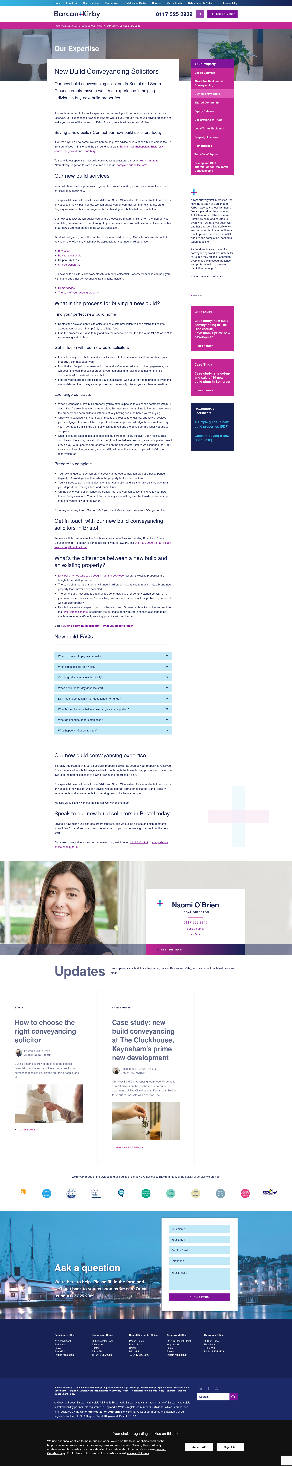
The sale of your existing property (78, 292)
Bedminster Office (64, 1335)
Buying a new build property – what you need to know (98, 626)
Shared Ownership (207, 102)
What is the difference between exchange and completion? (93, 709)
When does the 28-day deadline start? (81, 688)
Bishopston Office (102, 1335)
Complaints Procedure (113, 1387)
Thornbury (89, 151)
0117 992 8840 (195, 922)
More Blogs (27, 1129)
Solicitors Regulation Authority (100, 1411)
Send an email (195, 928)
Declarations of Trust (208, 120)
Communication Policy (87, 1387)
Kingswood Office (177, 1335)
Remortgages (66, 288)
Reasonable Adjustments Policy (147, 1390)
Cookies (131, 1387)
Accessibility (230, 3)
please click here (138, 1453)
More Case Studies (129, 1147)
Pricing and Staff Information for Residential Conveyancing (212, 166)
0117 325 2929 (174, 14)
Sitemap (171, 1390)
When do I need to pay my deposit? (79, 656)
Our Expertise (91, 3)
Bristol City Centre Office (143, 1335)
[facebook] (208, 1388)
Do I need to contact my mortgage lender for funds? (89, 698)
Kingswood (70, 151)
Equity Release (204, 111)
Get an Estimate (205, 73)
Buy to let (64, 251)
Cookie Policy (145, 1387)
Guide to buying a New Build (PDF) (212, 437)
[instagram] (216, 1388)
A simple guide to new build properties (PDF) (212, 424)
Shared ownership (69, 264)
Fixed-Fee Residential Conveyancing (209, 83)
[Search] (200, 14)
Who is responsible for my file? (76, 667)
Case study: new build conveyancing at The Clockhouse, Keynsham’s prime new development (143, 1039)
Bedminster (127, 146)
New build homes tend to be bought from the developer (91, 575)
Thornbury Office (214, 1335)
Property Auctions (206, 137)
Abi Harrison (138, 1072)
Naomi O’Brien (195, 904)
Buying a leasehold (69, 255)
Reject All (230, 1447)
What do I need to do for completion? (80, 720)
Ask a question (225, 14)
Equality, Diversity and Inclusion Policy (90, 1390)
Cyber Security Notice (200, 3)
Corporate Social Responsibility (172, 1387)
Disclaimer (61, 1390)
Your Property (111, 25)
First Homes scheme (75, 612)
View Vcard (195, 934)
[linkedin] (200, 1388)
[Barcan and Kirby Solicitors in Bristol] (77, 14)
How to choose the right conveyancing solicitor (45, 1031)
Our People (111, 3)
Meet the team (171, 949)
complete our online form (132, 165)
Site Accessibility (63, 1387)
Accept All (199, 1447)
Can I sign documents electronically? (80, 677)
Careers (156, 3)
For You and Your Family (90, 25)
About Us (71, 3)
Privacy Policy (120, 1390)
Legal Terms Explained (209, 128)
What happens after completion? (77, 730)
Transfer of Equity (206, 154)
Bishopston (142, 146)
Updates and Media (135, 3)
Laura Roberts (42, 1055)
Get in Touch (174, 3)
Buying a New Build (207, 94)
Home (57, 3)
